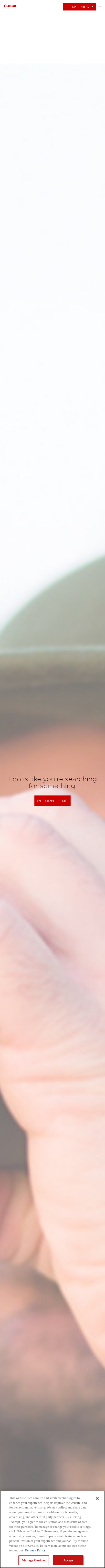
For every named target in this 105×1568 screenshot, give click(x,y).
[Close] (97, 1498)
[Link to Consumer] (10, 5)
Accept (68, 1560)
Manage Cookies (33, 1560)
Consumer (77, 7)
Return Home (52, 801)
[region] (52, 1529)
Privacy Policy (35, 1550)
